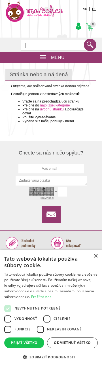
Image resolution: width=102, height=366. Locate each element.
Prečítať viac (41, 296)
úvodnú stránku (52, 109)
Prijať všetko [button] (24, 342)
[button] (51, 357)
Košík (89, 22)
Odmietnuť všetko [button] (72, 342)
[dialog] (51, 308)
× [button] (96, 256)
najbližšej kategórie (55, 105)
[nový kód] (47, 197)
